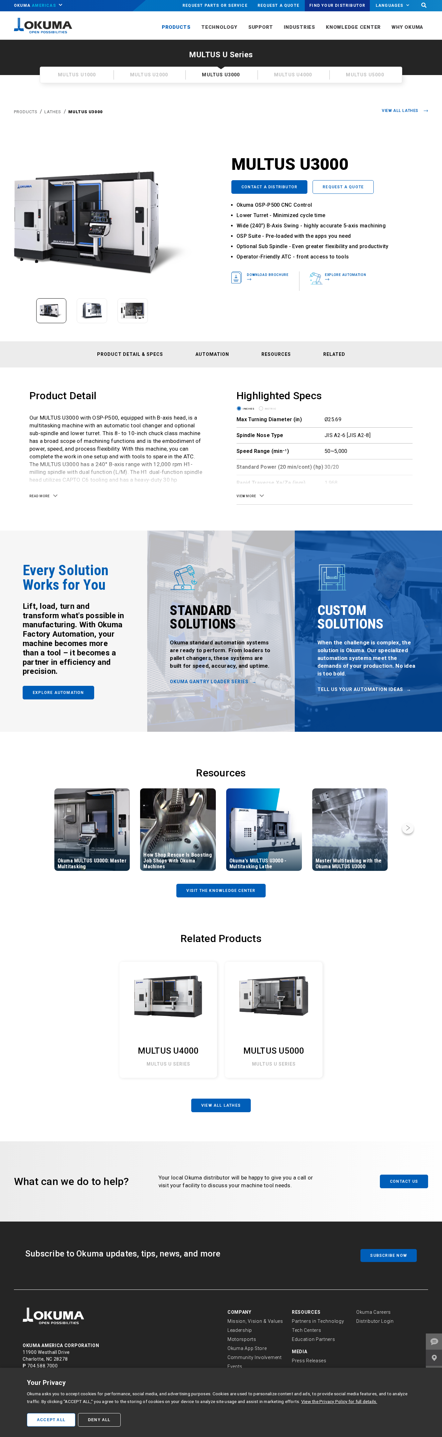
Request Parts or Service (215, 5)
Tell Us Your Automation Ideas (360, 689)
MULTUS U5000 (365, 74)
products (26, 111)
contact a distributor (269, 187)
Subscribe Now (388, 1255)
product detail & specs (130, 354)
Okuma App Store (247, 1348)
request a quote (343, 187)
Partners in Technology (318, 1321)
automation (212, 354)
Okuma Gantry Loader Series (209, 681)
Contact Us (404, 1181)
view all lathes (400, 110)
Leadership (239, 1330)
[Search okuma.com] (423, 5)
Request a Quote (278, 5)
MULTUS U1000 (77, 74)
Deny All (99, 1420)
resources (276, 354)
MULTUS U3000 (85, 111)
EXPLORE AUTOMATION (58, 692)
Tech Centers (306, 1330)
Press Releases (309, 1360)
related (334, 354)
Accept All (51, 1420)
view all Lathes (221, 1105)
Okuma (35, 5)
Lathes (52, 111)
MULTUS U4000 (293, 74)
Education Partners (313, 1339)
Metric (270, 408)
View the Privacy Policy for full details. (339, 1401)
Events (234, 1366)
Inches (249, 408)
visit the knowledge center (220, 890)
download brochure (268, 274)
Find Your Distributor (337, 5)
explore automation (345, 274)
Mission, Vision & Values (255, 1321)
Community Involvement (254, 1357)
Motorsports (241, 1339)
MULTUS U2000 (149, 74)
